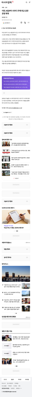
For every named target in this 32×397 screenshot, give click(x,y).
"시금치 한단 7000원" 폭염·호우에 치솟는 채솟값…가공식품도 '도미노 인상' (20, 173)
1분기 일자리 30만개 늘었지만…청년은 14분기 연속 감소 (20, 158)
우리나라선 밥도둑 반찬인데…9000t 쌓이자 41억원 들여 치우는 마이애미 (16, 84)
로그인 (5, 379)
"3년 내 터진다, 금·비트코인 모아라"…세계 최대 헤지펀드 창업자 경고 (16, 81)
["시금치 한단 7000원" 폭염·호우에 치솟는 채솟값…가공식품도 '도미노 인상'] (6, 175)
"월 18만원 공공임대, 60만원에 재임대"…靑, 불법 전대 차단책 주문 (20, 144)
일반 (6, 7)
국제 (3, 7)
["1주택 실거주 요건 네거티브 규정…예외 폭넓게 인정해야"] (6, 154)
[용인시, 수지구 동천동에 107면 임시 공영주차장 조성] (26, 296)
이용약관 (12, 388)
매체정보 (18, 388)
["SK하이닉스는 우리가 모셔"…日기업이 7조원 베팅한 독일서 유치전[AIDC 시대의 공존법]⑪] (26, 288)
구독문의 (10, 386)
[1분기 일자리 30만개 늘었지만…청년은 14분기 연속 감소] (6, 161)
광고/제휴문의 (10, 383)
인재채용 (16, 383)
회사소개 (3, 383)
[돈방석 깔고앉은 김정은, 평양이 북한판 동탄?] (18, 340)
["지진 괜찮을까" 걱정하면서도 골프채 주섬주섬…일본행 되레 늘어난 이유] (18, 356)
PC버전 (19, 379)
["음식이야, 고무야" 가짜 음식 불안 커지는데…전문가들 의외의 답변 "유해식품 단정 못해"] (26, 303)
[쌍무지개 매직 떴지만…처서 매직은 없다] (18, 364)
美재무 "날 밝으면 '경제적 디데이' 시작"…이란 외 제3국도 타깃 (20, 165)
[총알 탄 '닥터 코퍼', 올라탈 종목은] (18, 348)
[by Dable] (27, 317)
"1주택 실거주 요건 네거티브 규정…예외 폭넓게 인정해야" (20, 151)
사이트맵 (27, 379)
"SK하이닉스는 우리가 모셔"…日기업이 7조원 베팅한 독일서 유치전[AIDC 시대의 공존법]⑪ (12, 286)
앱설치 (12, 379)
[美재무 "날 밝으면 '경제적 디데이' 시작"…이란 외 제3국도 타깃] (6, 168)
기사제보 (15, 386)
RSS (19, 386)
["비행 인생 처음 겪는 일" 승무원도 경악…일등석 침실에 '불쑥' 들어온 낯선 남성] (26, 311)
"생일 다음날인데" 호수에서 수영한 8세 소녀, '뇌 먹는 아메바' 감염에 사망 (16, 87)
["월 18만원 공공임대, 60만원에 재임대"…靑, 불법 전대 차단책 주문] (6, 146)
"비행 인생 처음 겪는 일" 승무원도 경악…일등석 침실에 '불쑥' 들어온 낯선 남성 (12, 309)
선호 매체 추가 (7, 23)
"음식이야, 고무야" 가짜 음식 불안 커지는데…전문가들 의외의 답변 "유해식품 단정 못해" (12, 301)
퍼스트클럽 (4, 386)
